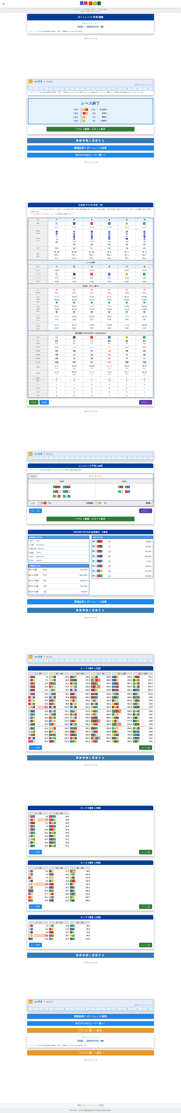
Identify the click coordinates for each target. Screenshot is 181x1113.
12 (148, 88)
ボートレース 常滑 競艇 (82, 9)
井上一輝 (127, 236)
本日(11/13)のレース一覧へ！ (90, 155)
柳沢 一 (58, 235)
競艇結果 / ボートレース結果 (90, 147)
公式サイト (145, 402)
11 (137, 88)
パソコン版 (145, 747)
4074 (57, 227)
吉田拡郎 (109, 236)
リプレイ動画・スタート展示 (90, 129)
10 (127, 88)
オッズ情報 (35, 747)
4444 (92, 227)
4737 (74, 227)
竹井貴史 (74, 236)
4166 (109, 227)
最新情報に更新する (90, 140)
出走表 (33, 402)
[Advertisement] (90, 57)
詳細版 (44, 402)
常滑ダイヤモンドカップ (90, 23)
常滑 (40, 81)
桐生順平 (92, 236)
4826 (127, 227)
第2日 (49, 81)
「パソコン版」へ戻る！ (90, 1030)
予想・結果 (35, 511)
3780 (144, 227)
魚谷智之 (144, 236)
